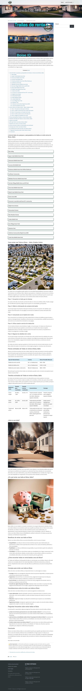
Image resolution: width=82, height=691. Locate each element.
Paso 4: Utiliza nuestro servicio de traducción (20, 113)
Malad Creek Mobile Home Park (18, 89)
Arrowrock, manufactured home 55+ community (21, 92)
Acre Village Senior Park (16, 100)
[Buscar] (72, 26)
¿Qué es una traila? (13, 120)
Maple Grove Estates (15, 94)
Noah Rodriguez (21, 20)
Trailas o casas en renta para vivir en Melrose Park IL (32, 682)
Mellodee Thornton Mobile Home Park (19, 84)
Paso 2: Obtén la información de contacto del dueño (21, 110)
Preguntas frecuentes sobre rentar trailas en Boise (20, 130)
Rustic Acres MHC (15, 90)
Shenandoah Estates (15, 95)
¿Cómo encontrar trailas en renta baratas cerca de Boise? (21, 125)
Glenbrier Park (14, 102)
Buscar (57, 24)
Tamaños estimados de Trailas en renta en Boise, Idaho (20, 118)
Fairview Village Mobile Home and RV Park (19, 86)
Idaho (15, 656)
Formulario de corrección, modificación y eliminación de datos (22, 652)
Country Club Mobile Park (16, 79)
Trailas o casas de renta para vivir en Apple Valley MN (32, 677)
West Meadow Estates (15, 97)
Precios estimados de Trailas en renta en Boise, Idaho (20, 117)
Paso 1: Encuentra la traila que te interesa (19, 108)
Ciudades (10, 656)
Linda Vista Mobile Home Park (17, 105)
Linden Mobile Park (15, 99)
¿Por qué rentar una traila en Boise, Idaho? (18, 122)
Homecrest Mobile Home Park (17, 77)
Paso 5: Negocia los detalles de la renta (19, 115)
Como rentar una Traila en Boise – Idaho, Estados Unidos (21, 107)
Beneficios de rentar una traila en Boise (17, 123)
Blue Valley (13, 74)
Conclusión (12, 131)
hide (28, 70)
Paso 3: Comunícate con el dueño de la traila (20, 112)
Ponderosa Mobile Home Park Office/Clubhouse (21, 81)
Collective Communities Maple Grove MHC (20, 104)
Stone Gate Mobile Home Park (17, 87)
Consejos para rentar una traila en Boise (17, 126)
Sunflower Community (15, 82)
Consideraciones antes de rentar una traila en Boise (20, 128)
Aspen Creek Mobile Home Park (17, 76)
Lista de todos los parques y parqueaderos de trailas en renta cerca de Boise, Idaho (26, 72)
